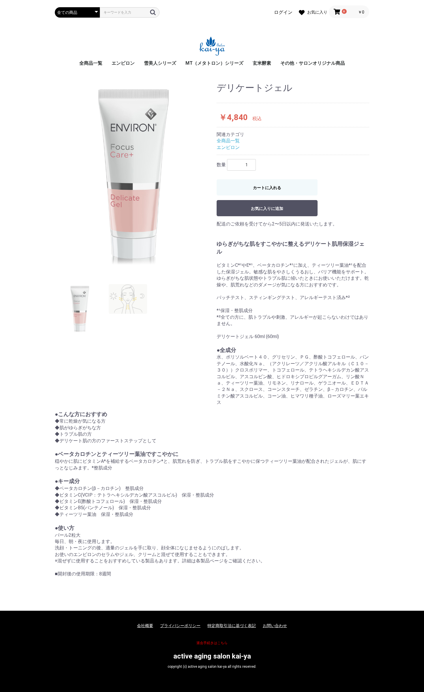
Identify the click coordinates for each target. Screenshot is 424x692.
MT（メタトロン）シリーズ (214, 63)
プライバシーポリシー (180, 625)
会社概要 (145, 625)
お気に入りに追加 (267, 208)
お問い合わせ (275, 625)
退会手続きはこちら (212, 643)
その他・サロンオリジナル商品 (312, 63)
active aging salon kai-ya (212, 656)
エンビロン (123, 63)
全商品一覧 (90, 63)
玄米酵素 (262, 63)
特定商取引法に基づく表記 (231, 625)
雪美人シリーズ (160, 63)
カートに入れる (267, 187)
